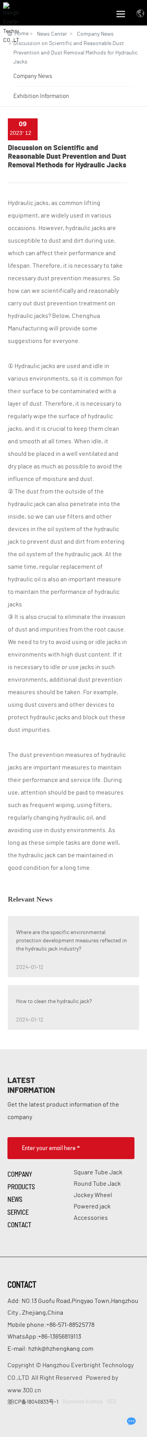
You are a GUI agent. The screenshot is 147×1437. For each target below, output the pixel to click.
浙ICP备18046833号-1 (32, 1402)
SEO (111, 1401)
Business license (82, 1401)
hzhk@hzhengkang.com (60, 1349)
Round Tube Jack (97, 1184)
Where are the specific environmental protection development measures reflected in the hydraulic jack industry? (71, 941)
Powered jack (92, 1206)
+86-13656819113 (59, 1337)
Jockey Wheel (93, 1195)
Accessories (91, 1218)
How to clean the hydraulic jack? (54, 1001)
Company (19, 1174)
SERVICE (18, 1212)
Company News (32, 76)
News (14, 1199)
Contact (19, 1224)
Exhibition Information (41, 96)
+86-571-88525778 (70, 1325)
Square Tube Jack (98, 1172)
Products (21, 1186)
